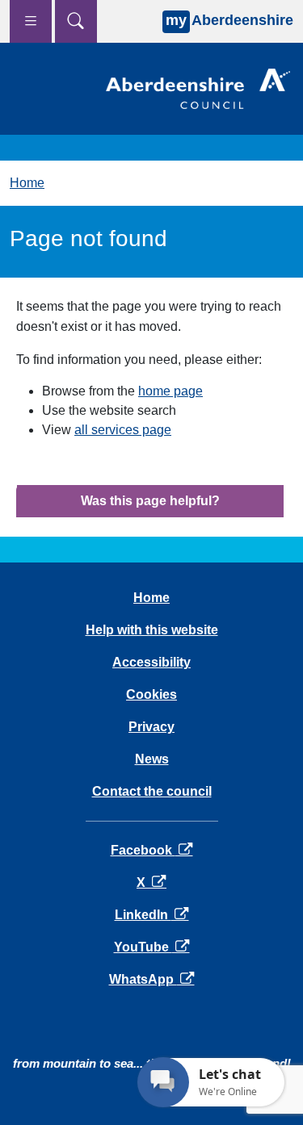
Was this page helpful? (150, 501)
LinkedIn (152, 915)
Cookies (151, 694)
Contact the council (152, 791)
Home (27, 183)
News (152, 759)
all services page (122, 430)
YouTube (152, 947)
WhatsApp (152, 979)
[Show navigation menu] (31, 21)
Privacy (151, 727)
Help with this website (152, 630)
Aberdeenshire (229, 20)
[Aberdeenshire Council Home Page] (198, 87)
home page (170, 391)
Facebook (152, 850)
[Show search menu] (76, 21)
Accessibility (151, 662)
